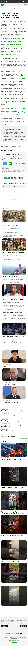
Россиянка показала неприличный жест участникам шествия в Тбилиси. (11, 584)
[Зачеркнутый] (11, 186)
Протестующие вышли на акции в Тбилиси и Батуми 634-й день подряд (13, 252)
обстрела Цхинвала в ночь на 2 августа (9, 54)
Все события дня (23, 438)
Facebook (5, 137)
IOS (20, 127)
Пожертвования (24, 623)
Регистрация (14, 199)
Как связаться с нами (12, 623)
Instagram (9, 137)
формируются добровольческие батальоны (13, 101)
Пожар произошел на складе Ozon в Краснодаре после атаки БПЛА (13, 425)
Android (17, 127)
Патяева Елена (6, 366)
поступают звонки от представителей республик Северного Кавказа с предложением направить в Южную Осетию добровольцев (13, 110)
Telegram (5, 133)
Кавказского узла (16, 92)
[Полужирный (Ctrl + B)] (3, 186)
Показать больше (14, 612)
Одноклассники (21, 137)
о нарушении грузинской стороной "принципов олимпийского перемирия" (12, 50)
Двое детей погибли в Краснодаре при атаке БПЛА (12, 431)
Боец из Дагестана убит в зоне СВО (10, 436)
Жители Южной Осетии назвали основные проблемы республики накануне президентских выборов (13, 225)
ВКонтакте (15, 137)
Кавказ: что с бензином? (7, 8)
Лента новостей (9, 9)
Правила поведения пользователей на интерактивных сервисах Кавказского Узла (14, 638)
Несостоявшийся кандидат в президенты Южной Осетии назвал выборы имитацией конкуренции (13, 299)
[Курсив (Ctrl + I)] (6, 186)
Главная (2, 9)
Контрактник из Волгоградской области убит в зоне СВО (13, 415)
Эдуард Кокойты (22, 107)
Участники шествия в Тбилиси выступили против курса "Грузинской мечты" (13, 337)
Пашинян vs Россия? (20, 8)
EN (4, 1)
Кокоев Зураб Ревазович (8, 384)
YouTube (5, 140)
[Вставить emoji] (14, 186)
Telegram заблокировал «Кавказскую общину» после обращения (12, 536)
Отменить (14, 203)
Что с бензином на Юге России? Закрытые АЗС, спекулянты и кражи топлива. (13, 607)
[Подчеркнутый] (8, 186)
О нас (2, 623)
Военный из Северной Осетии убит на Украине (13, 411)
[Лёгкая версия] (6, 1)
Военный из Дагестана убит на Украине (11, 421)
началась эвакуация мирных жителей (13, 44)
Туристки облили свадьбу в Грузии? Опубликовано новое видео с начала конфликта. (13, 512)
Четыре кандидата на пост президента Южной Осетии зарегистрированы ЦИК (12, 313)
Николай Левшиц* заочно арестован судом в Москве (13, 276)
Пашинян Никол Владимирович (10, 402)
